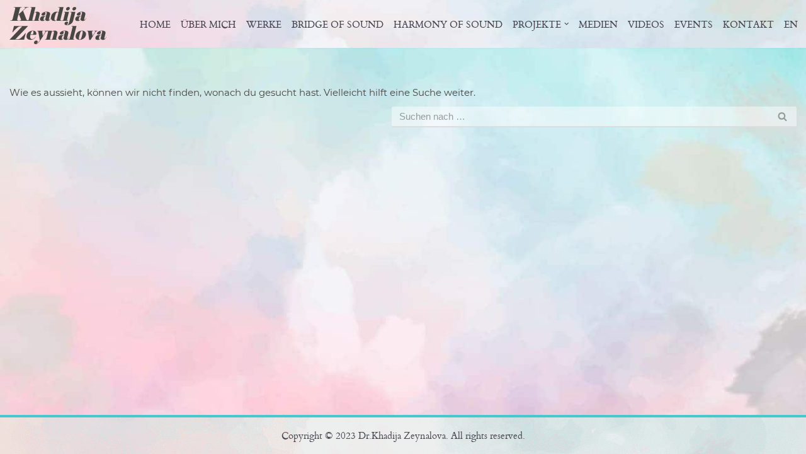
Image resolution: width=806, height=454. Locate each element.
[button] (566, 23)
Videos (646, 24)
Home (155, 24)
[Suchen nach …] (200, 117)
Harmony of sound (448, 24)
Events (693, 24)
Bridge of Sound (337, 24)
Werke (263, 24)
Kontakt (748, 24)
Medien (598, 24)
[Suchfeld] (782, 117)
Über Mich (208, 24)
